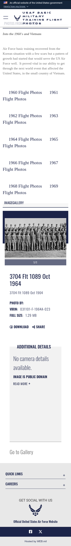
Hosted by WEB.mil (36, 541)
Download (21, 326)
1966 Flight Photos (25, 162)
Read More (21, 384)
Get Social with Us (35, 500)
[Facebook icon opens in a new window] (30, 532)
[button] (16, 6)
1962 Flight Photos (25, 115)
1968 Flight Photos (25, 186)
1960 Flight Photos (25, 92)
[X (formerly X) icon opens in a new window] (40, 532)
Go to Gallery (21, 452)
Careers (11, 483)
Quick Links (14, 473)
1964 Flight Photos (25, 139)
